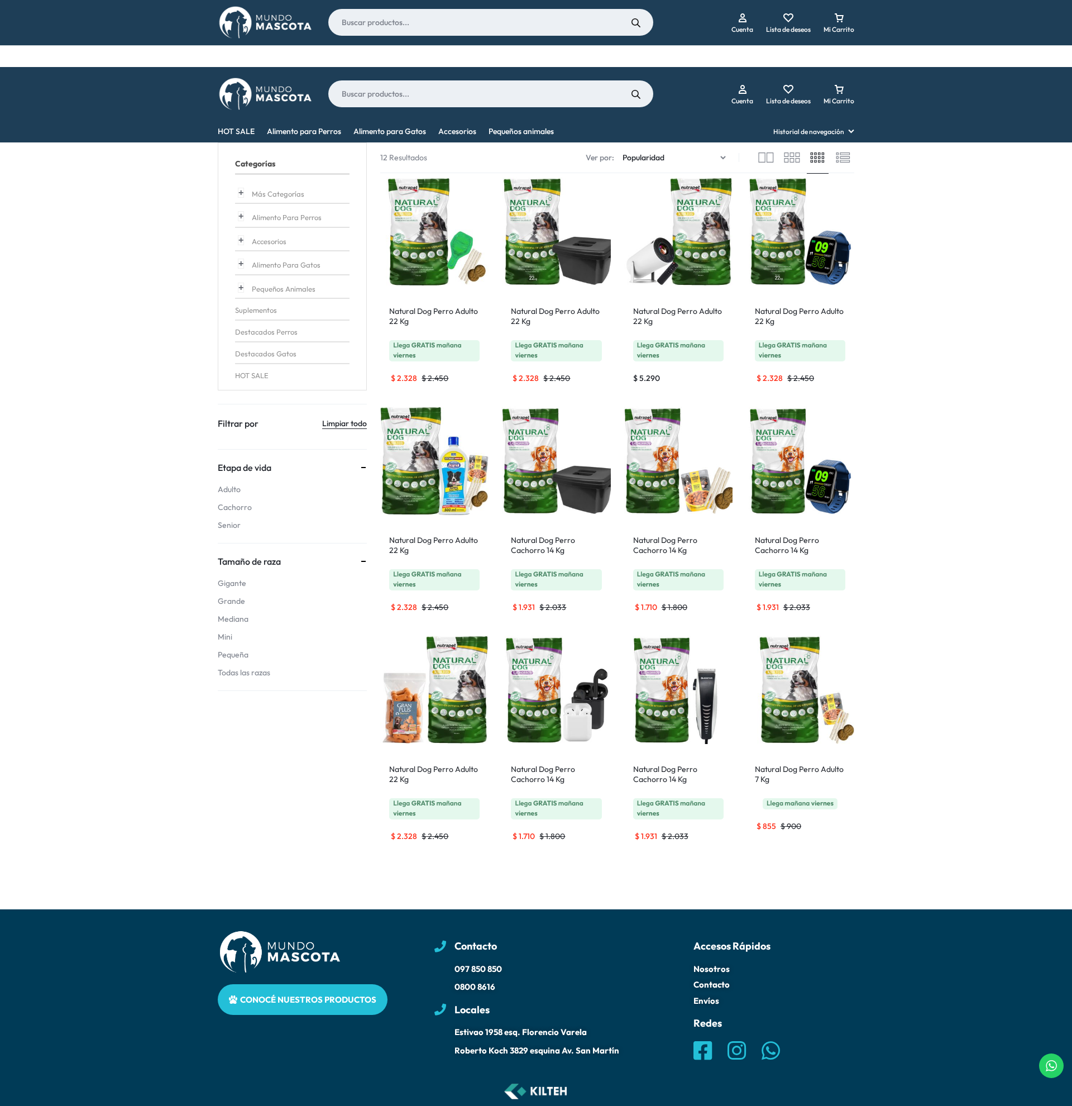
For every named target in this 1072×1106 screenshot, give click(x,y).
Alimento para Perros (304, 131)
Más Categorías (278, 193)
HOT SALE (236, 131)
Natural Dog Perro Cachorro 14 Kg (543, 545)
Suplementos (256, 310)
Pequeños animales (521, 131)
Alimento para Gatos (389, 131)
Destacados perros (266, 331)
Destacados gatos (265, 353)
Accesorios (457, 131)
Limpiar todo (344, 423)
